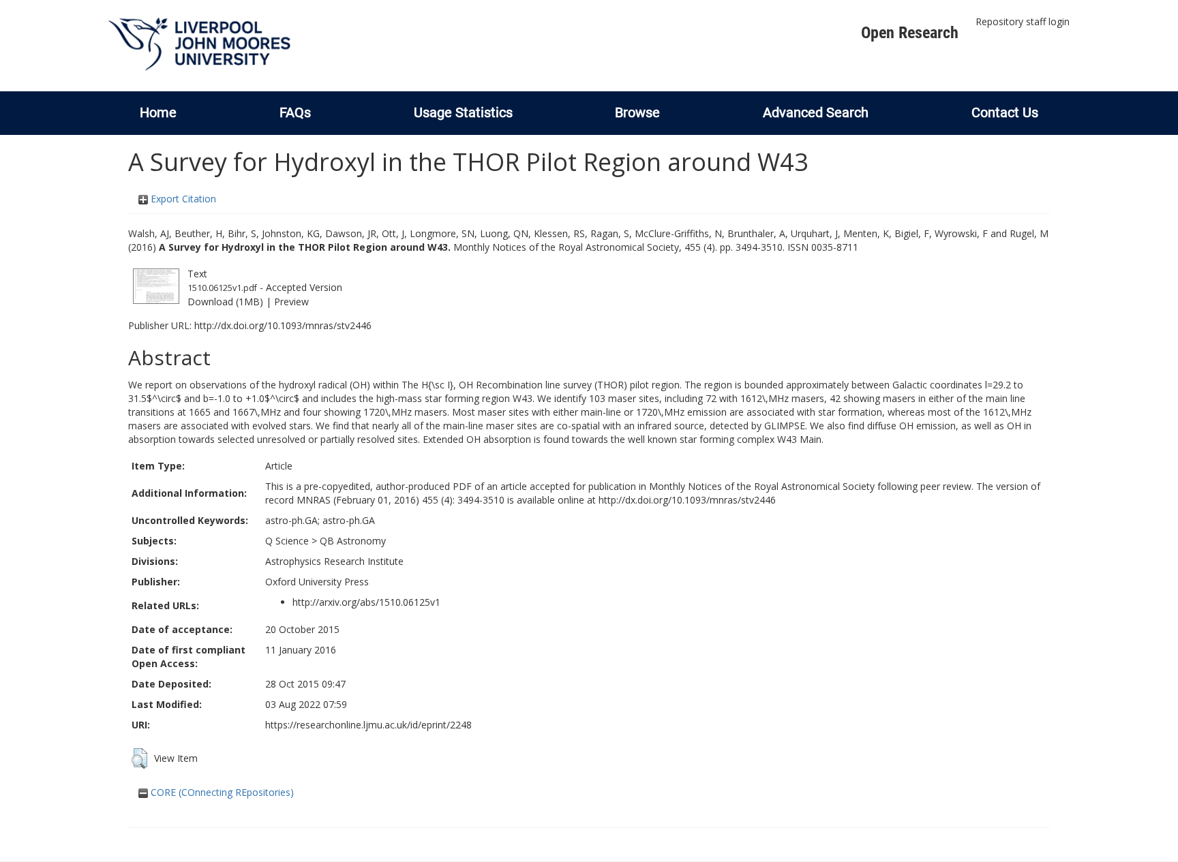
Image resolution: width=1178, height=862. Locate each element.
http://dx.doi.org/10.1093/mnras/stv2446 (283, 325)
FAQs (295, 112)
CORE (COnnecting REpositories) (221, 792)
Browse (637, 112)
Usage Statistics (463, 112)
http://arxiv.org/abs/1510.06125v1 (366, 602)
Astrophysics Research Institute (334, 561)
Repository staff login (1023, 21)
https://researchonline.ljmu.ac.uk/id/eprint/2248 (368, 724)
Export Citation (182, 198)
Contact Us (1004, 112)
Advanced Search (816, 112)
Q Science (287, 540)
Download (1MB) (225, 301)
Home (158, 112)
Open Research (909, 32)
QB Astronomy (353, 540)
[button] (139, 758)
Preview (291, 301)
